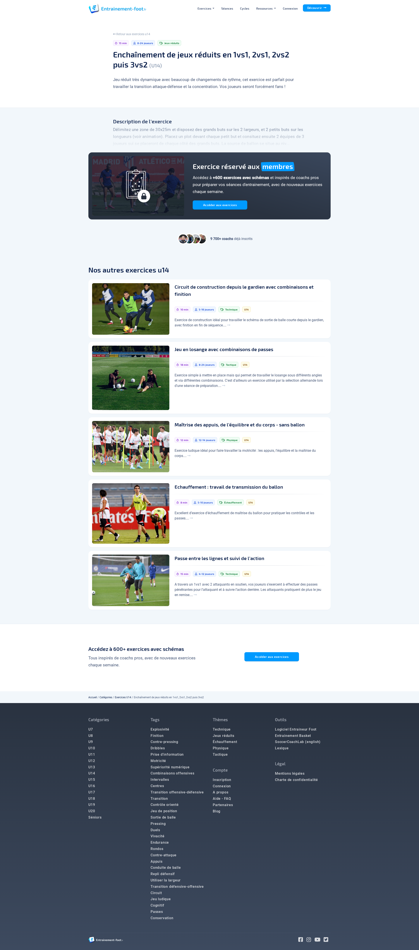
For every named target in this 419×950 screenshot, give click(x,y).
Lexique (282, 748)
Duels (155, 830)
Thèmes (220, 719)
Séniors (95, 817)
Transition (159, 799)
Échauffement (225, 742)
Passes (157, 912)
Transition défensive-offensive (177, 886)
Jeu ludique (161, 899)
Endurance (160, 842)
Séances (227, 8)
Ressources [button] (264, 8)
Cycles (244, 8)
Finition (157, 736)
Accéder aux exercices (220, 205)
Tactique (220, 754)
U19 (91, 805)
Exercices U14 (123, 697)
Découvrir (315, 8)
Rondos (157, 849)
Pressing (158, 824)
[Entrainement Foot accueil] (117, 8)
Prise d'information (167, 754)
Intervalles (160, 780)
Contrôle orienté (165, 805)
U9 (90, 742)
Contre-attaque (164, 855)
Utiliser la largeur (166, 880)
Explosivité (160, 729)
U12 (91, 761)
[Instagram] (310, 940)
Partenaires (223, 805)
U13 (91, 767)
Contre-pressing (164, 742)
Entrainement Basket (293, 736)
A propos (220, 792)
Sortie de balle (163, 817)
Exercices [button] (204, 8)
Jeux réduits (223, 736)
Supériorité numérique (170, 767)
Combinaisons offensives (172, 773)
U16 (91, 786)
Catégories (106, 697)
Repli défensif (163, 874)
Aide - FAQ (222, 799)
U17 (91, 792)
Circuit (156, 893)
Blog (216, 811)
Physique (220, 748)
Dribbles (158, 748)
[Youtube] (319, 940)
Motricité (158, 761)
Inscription (222, 780)
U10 (91, 748)
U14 (91, 773)
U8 (90, 736)
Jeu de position (164, 811)
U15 (91, 780)
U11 (91, 754)
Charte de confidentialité (296, 780)
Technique (222, 729)
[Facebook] (302, 940)
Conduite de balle (166, 868)
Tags (155, 719)
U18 (91, 799)
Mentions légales (290, 773)
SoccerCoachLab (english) (298, 742)
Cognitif (157, 905)
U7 (90, 729)
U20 (91, 811)
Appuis (157, 861)
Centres (157, 786)
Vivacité (157, 836)
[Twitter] (327, 940)
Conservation (162, 918)
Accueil (92, 697)
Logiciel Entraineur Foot (295, 729)
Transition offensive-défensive (177, 792)
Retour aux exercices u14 (133, 34)
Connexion (290, 8)
